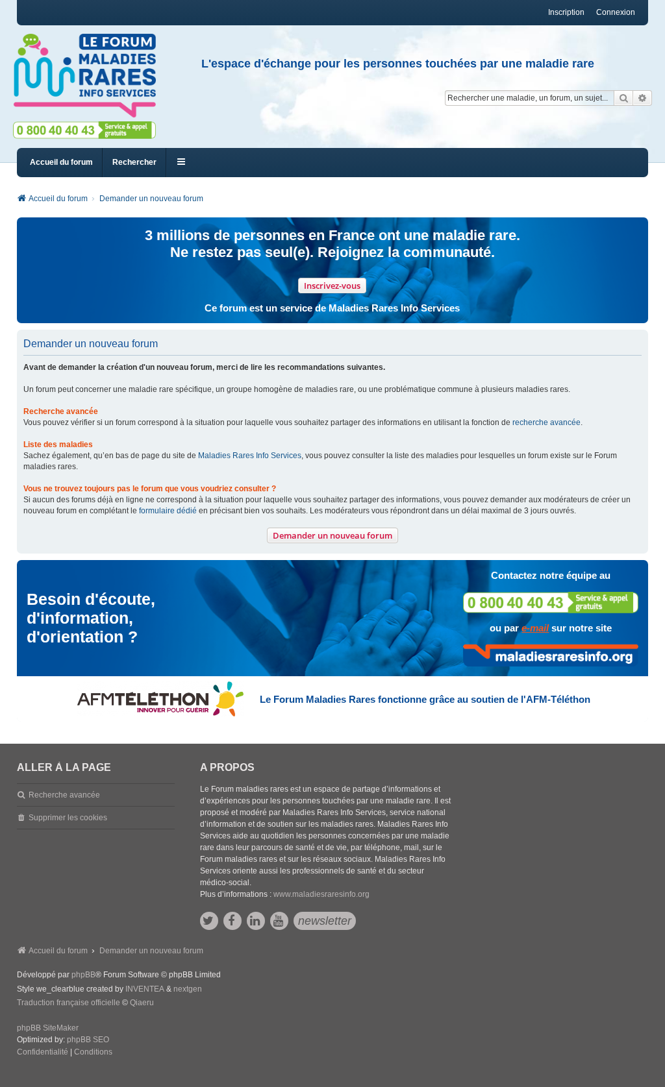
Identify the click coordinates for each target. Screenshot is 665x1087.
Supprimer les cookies (68, 817)
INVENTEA (144, 989)
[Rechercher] (623, 98)
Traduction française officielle (68, 1002)
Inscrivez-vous (332, 285)
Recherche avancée (64, 795)
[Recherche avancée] (642, 98)
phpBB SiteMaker (48, 1027)
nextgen (187, 989)
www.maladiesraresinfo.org (321, 894)
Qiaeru (142, 1002)
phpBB (83, 974)
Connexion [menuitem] (615, 12)
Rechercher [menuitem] (134, 162)
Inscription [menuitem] (566, 12)
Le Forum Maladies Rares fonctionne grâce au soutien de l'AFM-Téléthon (425, 699)
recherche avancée (546, 422)
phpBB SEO (88, 1039)
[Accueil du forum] (90, 76)
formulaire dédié (168, 510)
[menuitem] (42, 1052)
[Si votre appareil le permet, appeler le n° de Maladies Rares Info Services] (550, 602)
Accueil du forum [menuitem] (61, 162)
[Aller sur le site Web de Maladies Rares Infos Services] (550, 655)
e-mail (535, 627)
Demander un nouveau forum (332, 535)
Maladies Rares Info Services (249, 455)
